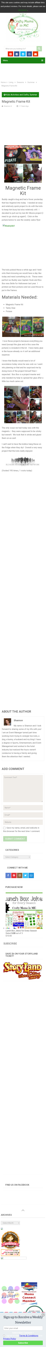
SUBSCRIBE (10, 943)
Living (11, 82)
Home (3, 82)
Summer (31, 82)
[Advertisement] (23, 126)
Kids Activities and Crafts (17, 94)
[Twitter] (25, 875)
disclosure (22, 10)
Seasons (20, 82)
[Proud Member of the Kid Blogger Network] (10, 1304)
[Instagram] (19, 875)
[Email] (31, 875)
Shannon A (8, 106)
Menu (5, 60)
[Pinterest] (14, 875)
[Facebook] (8, 875)
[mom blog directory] (10, 1255)
